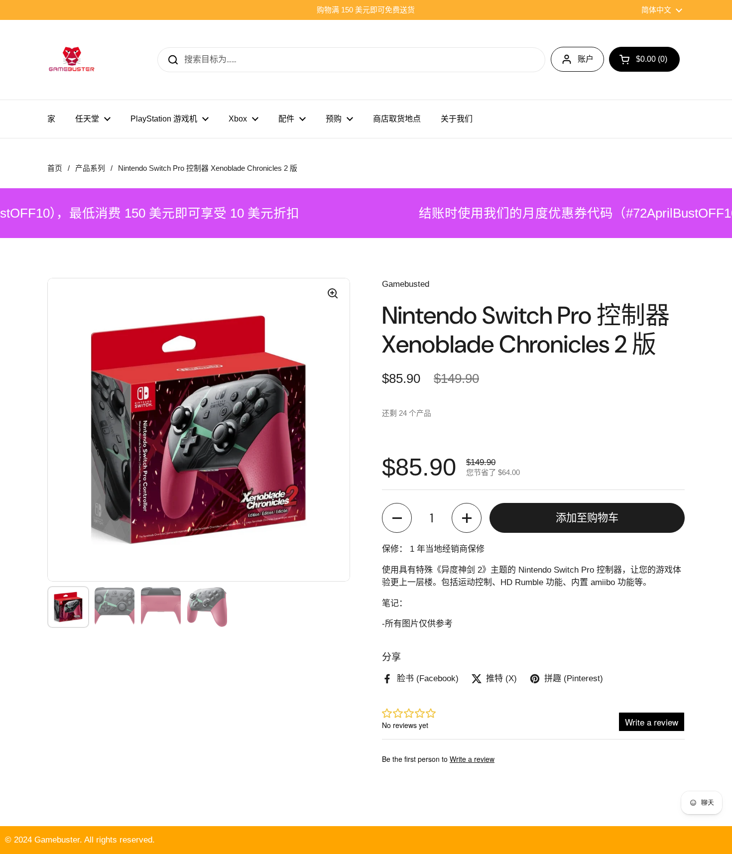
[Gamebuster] (72, 60)
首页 (54, 168)
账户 (586, 59)
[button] (397, 518)
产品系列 (90, 168)
